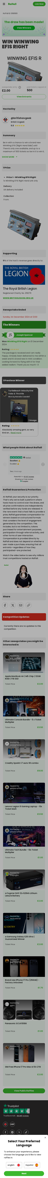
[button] (14, 1165)
